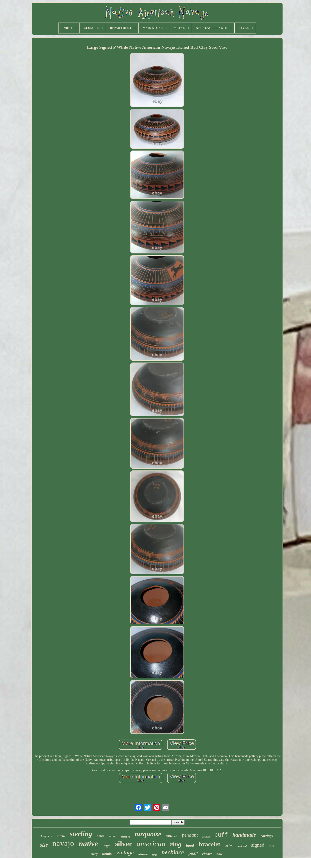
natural (242, 846)
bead (190, 845)
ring (175, 844)
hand (100, 836)
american (151, 844)
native (88, 843)
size (44, 845)
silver (123, 844)
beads (107, 853)
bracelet (209, 844)
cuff (221, 834)
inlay (94, 854)
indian (112, 836)
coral (61, 835)
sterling (81, 834)
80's (271, 846)
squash (206, 836)
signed (257, 845)
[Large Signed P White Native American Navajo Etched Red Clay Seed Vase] (157, 80)
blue (220, 854)
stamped (125, 836)
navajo (63, 843)
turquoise (148, 834)
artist (229, 845)
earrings (267, 836)
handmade (244, 835)
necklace (172, 852)
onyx (106, 845)
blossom (143, 854)
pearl (193, 853)
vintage (125, 852)
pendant (190, 835)
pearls (171, 835)
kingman (46, 836)
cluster (207, 854)
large (154, 854)
